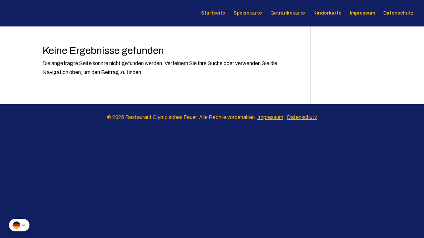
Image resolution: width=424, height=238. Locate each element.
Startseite (213, 13)
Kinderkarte (327, 13)
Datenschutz (398, 13)
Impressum (362, 13)
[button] (19, 225)
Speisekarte (248, 13)
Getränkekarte (287, 13)
